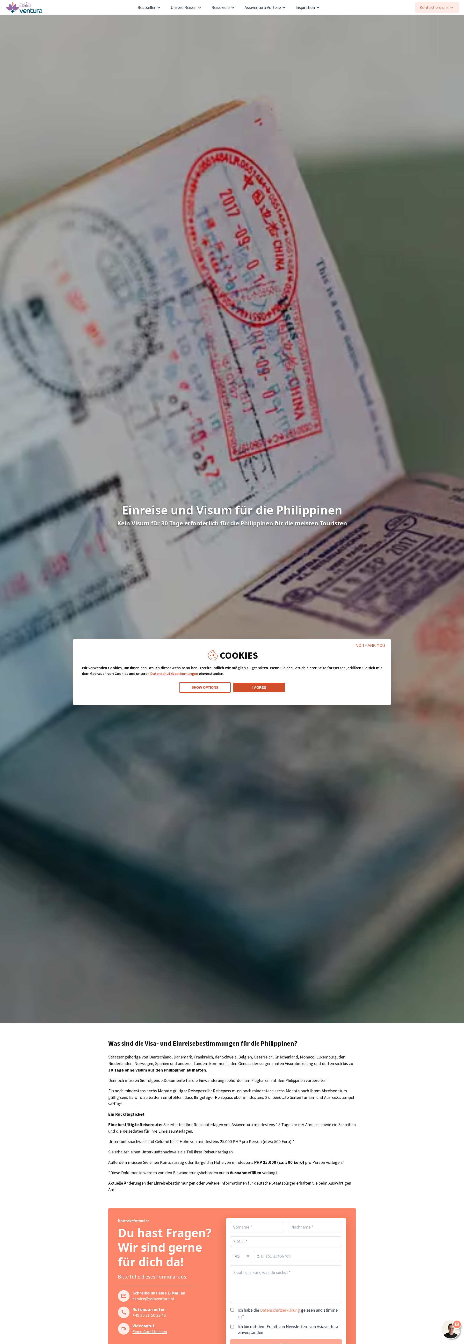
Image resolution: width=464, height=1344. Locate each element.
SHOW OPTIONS (205, 687)
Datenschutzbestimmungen (174, 673)
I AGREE (259, 687)
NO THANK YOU (370, 645)
